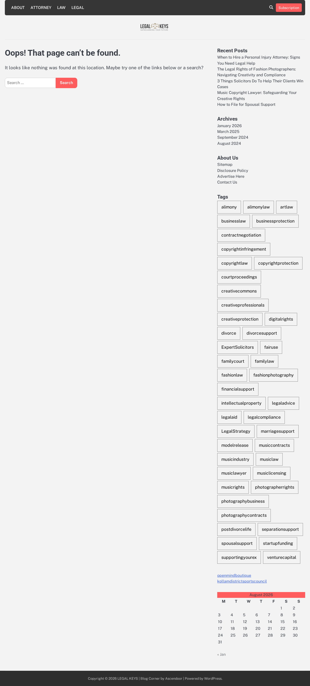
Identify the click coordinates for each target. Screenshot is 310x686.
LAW (61, 7)
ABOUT (18, 7)
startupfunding (278, 543)
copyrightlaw (234, 263)
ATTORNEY (41, 7)
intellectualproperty (241, 403)
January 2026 (229, 125)
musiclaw (269, 459)
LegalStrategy (235, 431)
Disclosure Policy (232, 170)
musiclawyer (234, 473)
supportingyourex (239, 557)
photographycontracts (244, 515)
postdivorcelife (236, 529)
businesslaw (233, 221)
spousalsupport (237, 543)
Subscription (289, 8)
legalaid (229, 417)
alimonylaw (258, 206)
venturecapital (281, 557)
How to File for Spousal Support (246, 104)
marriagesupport (277, 431)
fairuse (271, 347)
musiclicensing (271, 473)
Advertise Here (230, 176)
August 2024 (229, 143)
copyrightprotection (278, 263)
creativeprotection (239, 319)
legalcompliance (264, 417)
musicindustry (235, 459)
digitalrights (281, 319)
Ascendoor (173, 678)
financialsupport (237, 389)
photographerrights (274, 487)
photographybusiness (243, 501)
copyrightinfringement (243, 249)
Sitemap (224, 164)
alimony (229, 206)
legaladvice (283, 403)
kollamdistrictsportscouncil (242, 581)
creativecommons (239, 290)
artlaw (286, 206)
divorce (228, 333)
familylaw (264, 361)
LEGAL (77, 7)
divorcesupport (262, 333)
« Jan (221, 654)
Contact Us (227, 182)
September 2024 (232, 137)
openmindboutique (234, 575)
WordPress (213, 678)
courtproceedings (239, 276)
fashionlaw (232, 375)
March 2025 (228, 131)
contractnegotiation (241, 235)
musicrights (233, 487)
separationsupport (280, 529)
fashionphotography (273, 375)
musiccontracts (274, 445)
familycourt (232, 361)
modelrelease (234, 445)
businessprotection (275, 221)
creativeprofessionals (242, 305)
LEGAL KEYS (127, 678)
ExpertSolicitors (237, 347)
